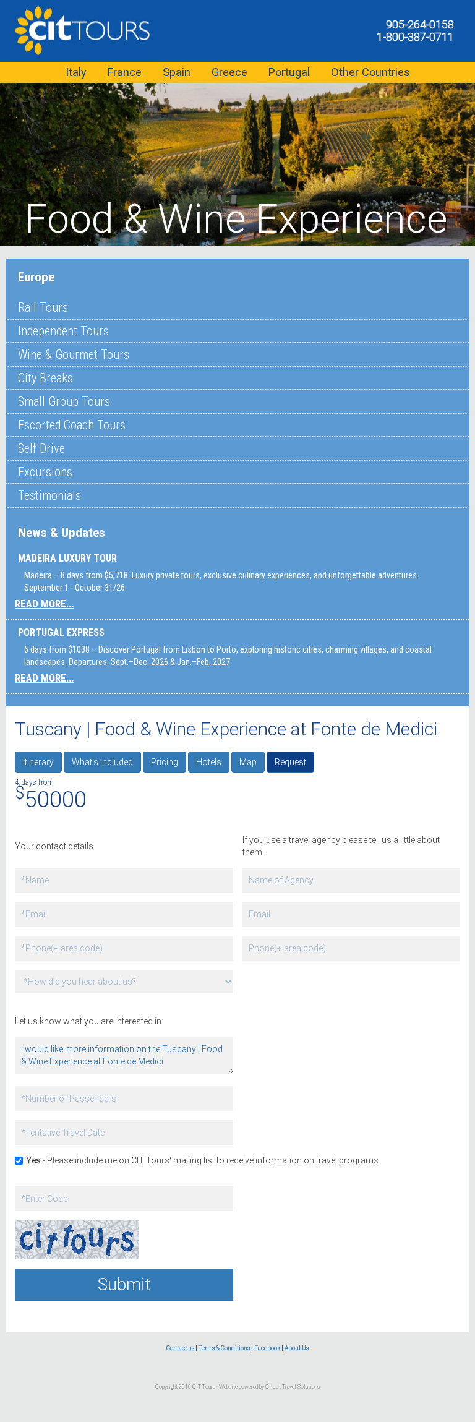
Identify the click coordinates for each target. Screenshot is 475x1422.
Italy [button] (76, 72)
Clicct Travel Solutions (292, 1387)
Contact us (180, 1348)
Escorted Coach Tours (72, 425)
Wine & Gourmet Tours (73, 354)
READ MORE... (44, 603)
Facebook (267, 1348)
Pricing (164, 762)
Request (290, 762)
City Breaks (45, 378)
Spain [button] (176, 72)
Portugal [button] (289, 72)
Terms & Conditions (224, 1348)
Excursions (45, 472)
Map (248, 762)
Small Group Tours (64, 401)
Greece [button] (229, 72)
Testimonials (49, 495)
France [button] (125, 72)
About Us (297, 1348)
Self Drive (41, 448)
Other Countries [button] (370, 72)
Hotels (208, 762)
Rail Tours (43, 307)
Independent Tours (63, 331)
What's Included (102, 762)
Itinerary (38, 762)
